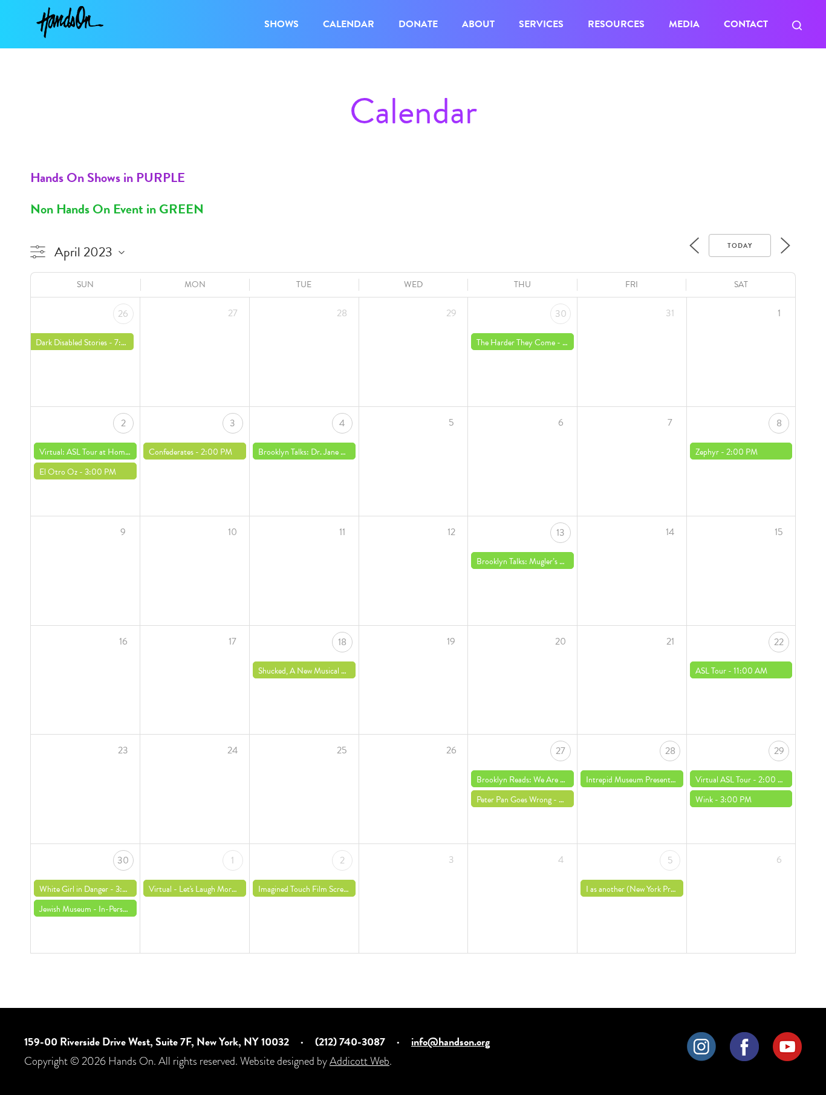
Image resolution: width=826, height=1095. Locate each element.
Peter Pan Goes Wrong (513, 799)
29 (779, 751)
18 (342, 642)
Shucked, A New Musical (298, 670)
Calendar (348, 24)
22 (779, 642)
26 (123, 314)
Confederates (171, 452)
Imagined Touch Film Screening (309, 889)
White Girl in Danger (73, 889)
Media (684, 24)
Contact (746, 24)
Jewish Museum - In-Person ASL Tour (101, 909)
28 (670, 751)
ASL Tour (710, 670)
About (478, 24)
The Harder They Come (515, 342)
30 (561, 314)
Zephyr (707, 452)
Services (541, 24)
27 (560, 751)
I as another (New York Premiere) (641, 889)
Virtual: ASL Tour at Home (84, 452)
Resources (616, 24)
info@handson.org (450, 1041)
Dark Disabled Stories (71, 342)
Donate (418, 24)
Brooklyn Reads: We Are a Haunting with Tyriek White (566, 779)
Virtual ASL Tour (723, 779)
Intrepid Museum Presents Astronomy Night (660, 779)
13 (560, 532)
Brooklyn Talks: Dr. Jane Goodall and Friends (332, 452)
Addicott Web (359, 1060)
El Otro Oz (58, 472)
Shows (281, 24)
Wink (704, 799)
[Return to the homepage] (69, 22)
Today (739, 246)
